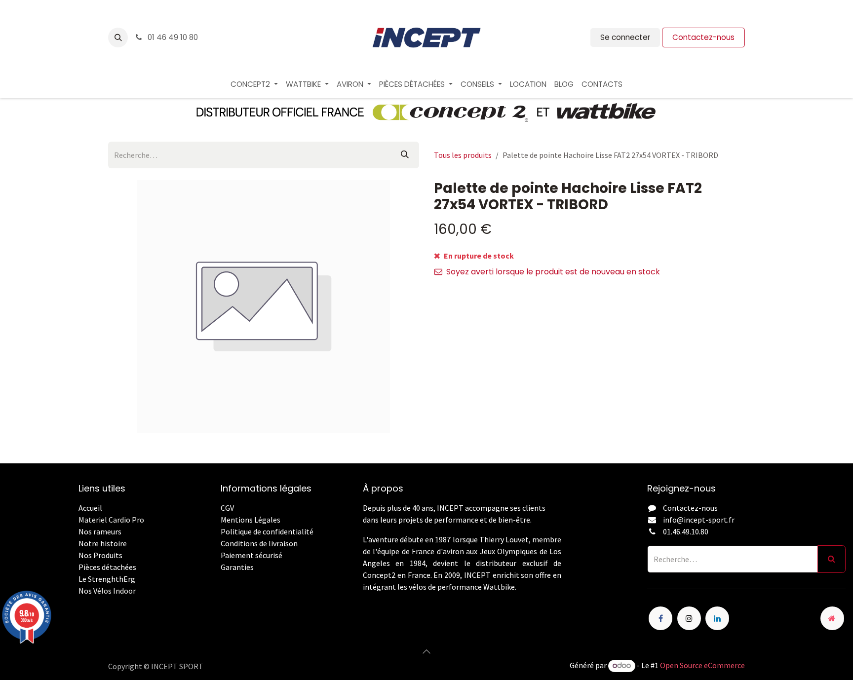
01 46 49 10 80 (172, 37)
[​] (221, 579)
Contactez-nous (703, 37)
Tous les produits (463, 155)
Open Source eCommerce (702, 665)
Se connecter (625, 37)
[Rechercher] (404, 155)
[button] (118, 37)
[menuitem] (254, 84)
